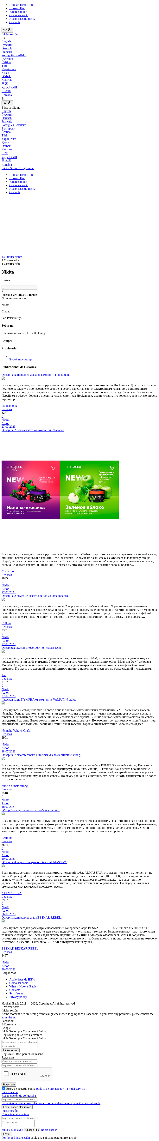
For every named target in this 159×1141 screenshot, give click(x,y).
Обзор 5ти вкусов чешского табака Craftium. (31, 810)
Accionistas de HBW (22, 18)
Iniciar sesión (10, 34)
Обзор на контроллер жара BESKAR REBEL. (32, 917)
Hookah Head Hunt (21, 4)
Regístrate (9, 1084)
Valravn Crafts (22, 730)
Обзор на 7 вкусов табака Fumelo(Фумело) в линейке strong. (41, 755)
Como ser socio (18, 15)
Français (7, 51)
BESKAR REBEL (26, 948)
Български (8, 58)
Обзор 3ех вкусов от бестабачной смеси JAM (31, 647)
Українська (9, 69)
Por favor (8, 1137)
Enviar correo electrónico (17, 1107)
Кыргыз (7, 79)
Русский (7, 44)
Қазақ (5, 72)
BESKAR (8, 948)
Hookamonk (9, 405)
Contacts (14, 22)
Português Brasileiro (14, 55)
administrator (9, 1017)
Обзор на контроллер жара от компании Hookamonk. (36, 374)
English (6, 41)
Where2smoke (18, 11)
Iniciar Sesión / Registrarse (18, 168)
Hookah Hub (17, 8)
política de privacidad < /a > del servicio (60, 1088)
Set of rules (16, 993)
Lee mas (7, 409)
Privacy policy (18, 997)
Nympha (7, 730)
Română (7, 95)
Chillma (6, 623)
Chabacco (8, 571)
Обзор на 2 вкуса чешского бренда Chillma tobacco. (35, 595)
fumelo (6, 786)
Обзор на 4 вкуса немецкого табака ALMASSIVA (34, 862)
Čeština (6, 62)
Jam (4, 675)
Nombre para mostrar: (15, 298)
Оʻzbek (6, 76)
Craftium (7, 837)
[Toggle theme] (7, 30)
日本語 (6, 91)
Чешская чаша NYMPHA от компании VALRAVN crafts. (39, 699)
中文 (5, 83)
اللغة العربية (9, 87)
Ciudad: (6, 311)
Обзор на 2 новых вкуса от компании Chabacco (33, 430)
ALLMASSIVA (12, 893)
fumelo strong (19, 786)
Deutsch (7, 48)
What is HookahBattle (22, 986)
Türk (5, 65)
